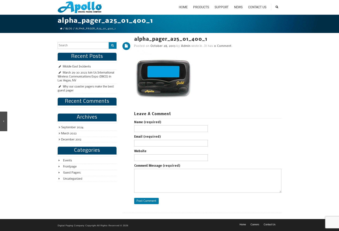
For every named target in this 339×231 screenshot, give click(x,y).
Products (201, 7)
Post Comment (146, 201)
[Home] (61, 28)
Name (147, 122)
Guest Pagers (72, 172)
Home (183, 7)
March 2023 (69, 133)
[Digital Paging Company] (80, 7)
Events (67, 160)
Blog (69, 28)
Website (140, 151)
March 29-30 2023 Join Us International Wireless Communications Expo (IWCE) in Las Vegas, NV (86, 76)
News (238, 7)
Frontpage (70, 166)
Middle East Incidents (77, 66)
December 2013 (71, 139)
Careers (255, 224)
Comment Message (157, 165)
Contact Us (257, 7)
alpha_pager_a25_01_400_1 (170, 39)
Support (222, 7)
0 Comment (222, 46)
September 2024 (72, 127)
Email (147, 136)
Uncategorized (72, 178)
